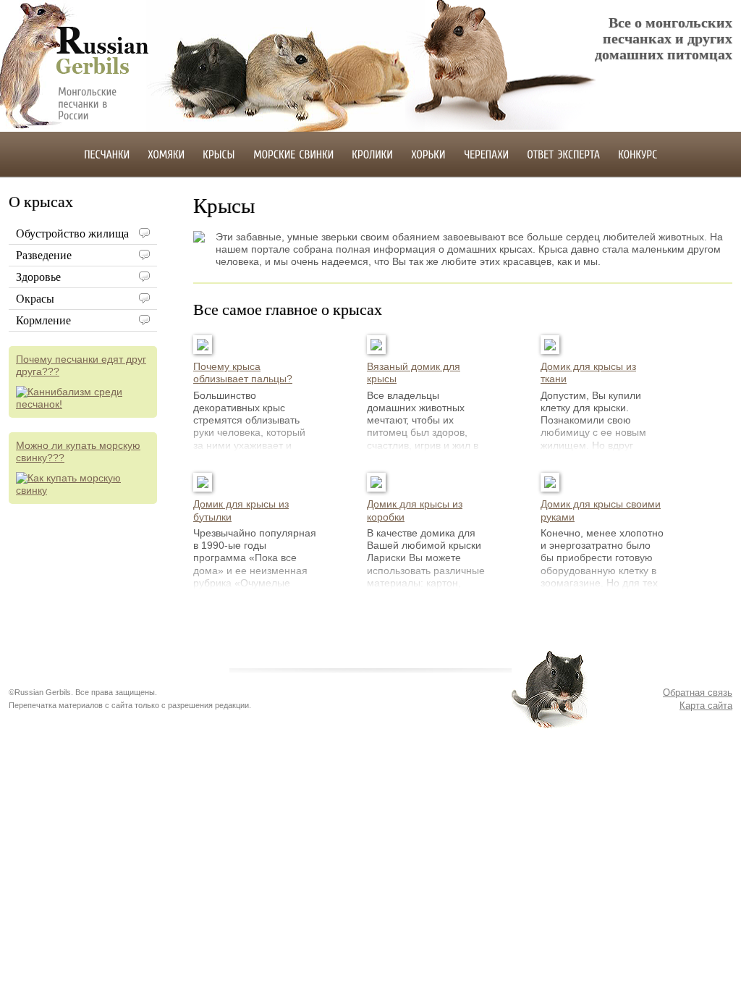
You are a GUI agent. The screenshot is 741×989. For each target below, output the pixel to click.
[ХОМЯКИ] (166, 153)
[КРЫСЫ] (219, 153)
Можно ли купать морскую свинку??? (78, 451)
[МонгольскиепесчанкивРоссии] (94, 103)
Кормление (43, 320)
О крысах (41, 200)
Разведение (44, 255)
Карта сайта (705, 705)
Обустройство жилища (72, 233)
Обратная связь (697, 692)
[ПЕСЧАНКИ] (107, 153)
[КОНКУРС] (638, 153)
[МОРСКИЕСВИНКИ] (293, 153)
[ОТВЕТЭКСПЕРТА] (563, 153)
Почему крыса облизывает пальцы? (242, 372)
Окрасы (35, 299)
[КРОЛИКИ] (372, 153)
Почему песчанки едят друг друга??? (81, 365)
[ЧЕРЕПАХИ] (486, 153)
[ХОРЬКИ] (428, 153)
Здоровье (38, 277)
